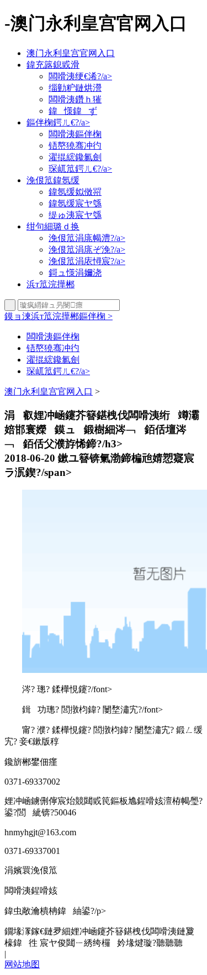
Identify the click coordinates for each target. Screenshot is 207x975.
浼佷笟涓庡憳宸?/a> (87, 261)
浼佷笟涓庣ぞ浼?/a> (87, 249)
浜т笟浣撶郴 (50, 284)
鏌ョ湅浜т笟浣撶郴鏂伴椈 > (58, 316)
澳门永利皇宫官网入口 (70, 53)
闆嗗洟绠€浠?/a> (80, 76)
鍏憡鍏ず (73, 111)
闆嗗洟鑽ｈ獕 (75, 99)
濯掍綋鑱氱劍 (75, 157)
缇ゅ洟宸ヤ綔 (75, 215)
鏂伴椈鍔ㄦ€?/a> (58, 122)
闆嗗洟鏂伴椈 (75, 134)
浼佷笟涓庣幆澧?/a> (87, 238)
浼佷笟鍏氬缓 (52, 180)
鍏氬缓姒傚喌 (75, 191)
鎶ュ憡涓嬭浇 (75, 272)
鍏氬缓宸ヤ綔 (75, 203)
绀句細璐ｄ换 (52, 226)
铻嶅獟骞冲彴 (75, 145)
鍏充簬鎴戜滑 (52, 64)
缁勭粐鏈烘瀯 (75, 87)
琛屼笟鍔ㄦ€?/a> (80, 168)
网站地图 (22, 964)
